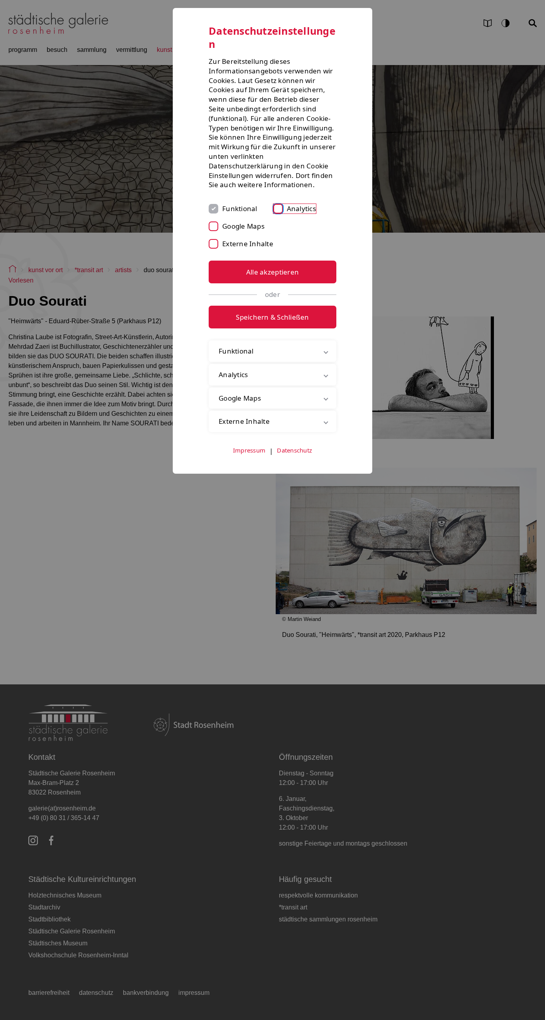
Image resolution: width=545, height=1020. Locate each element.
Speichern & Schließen (272, 317)
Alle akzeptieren (272, 272)
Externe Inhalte (247, 243)
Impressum (249, 450)
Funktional (239, 208)
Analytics (301, 208)
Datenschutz (294, 450)
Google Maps (243, 226)
